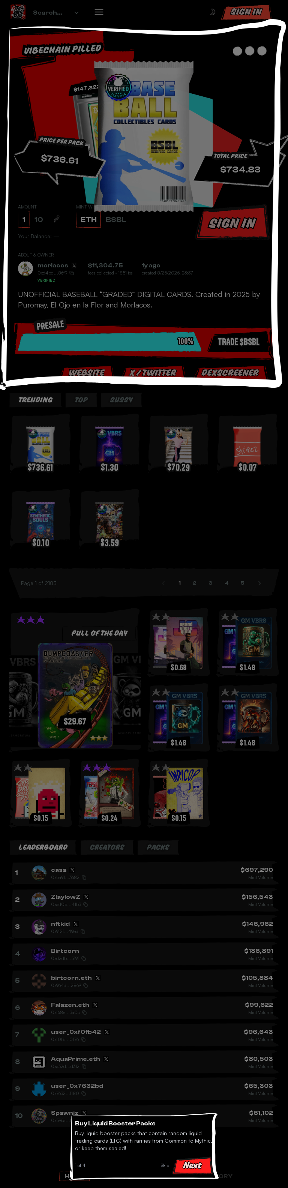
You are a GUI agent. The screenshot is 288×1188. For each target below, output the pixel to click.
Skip (165, 1165)
